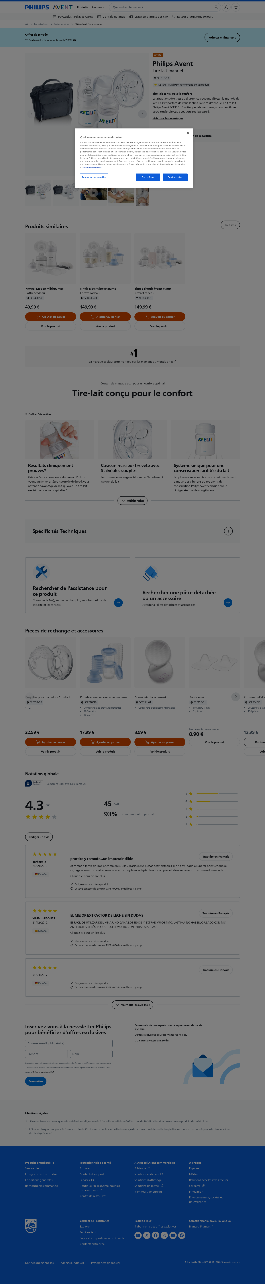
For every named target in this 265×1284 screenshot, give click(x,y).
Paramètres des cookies (94, 177)
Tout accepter (175, 177)
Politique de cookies (92, 167)
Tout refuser (148, 177)
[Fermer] (188, 133)
